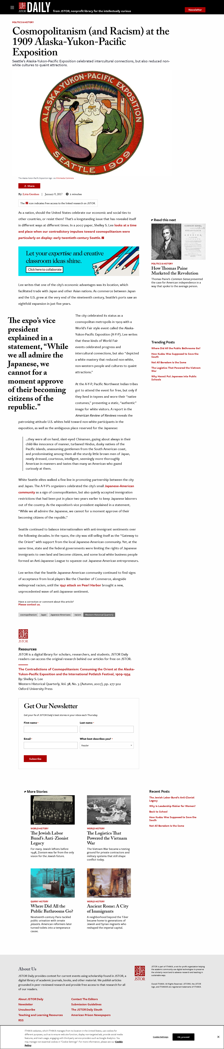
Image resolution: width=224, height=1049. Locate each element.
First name (31, 722)
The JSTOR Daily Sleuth (86, 1009)
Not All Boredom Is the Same (168, 362)
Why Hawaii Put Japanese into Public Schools (174, 377)
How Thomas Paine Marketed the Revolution (174, 271)
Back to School (158, 811)
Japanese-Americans (60, 614)
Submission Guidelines (86, 1004)
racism (78, 614)
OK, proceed (183, 1036)
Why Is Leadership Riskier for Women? (172, 806)
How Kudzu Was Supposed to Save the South (174, 355)
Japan (43, 614)
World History (39, 828)
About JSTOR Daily (30, 999)
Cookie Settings (160, 1036)
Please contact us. (29, 604)
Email (28, 739)
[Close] (218, 1037)
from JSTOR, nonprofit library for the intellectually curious (92, 11)
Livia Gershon (31, 194)
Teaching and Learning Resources (40, 1015)
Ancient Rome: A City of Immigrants (107, 909)
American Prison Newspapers (91, 1015)
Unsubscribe (26, 1009)
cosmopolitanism (28, 614)
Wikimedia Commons (65, 178)
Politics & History (23, 22)
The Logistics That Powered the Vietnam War (176, 369)
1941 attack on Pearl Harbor (80, 585)
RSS (21, 1020)
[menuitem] (195, 9)
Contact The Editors (84, 999)
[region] (112, 1037)
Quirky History (39, 901)
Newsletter (195, 10)
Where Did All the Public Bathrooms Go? (175, 348)
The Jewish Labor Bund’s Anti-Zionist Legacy (49, 839)
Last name (87, 722)
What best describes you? (96, 739)
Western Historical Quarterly (99, 614)
